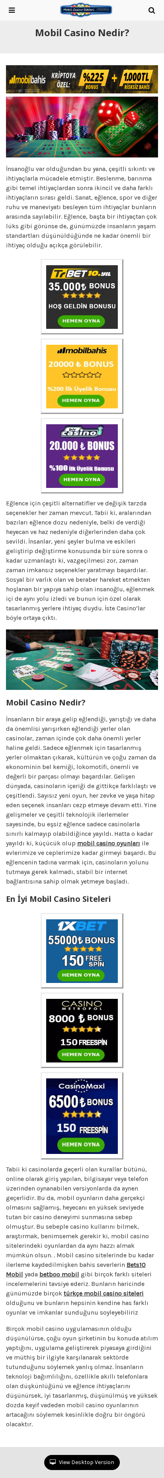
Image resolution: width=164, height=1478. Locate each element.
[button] (12, 10)
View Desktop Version (86, 1462)
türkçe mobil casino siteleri (104, 1293)
